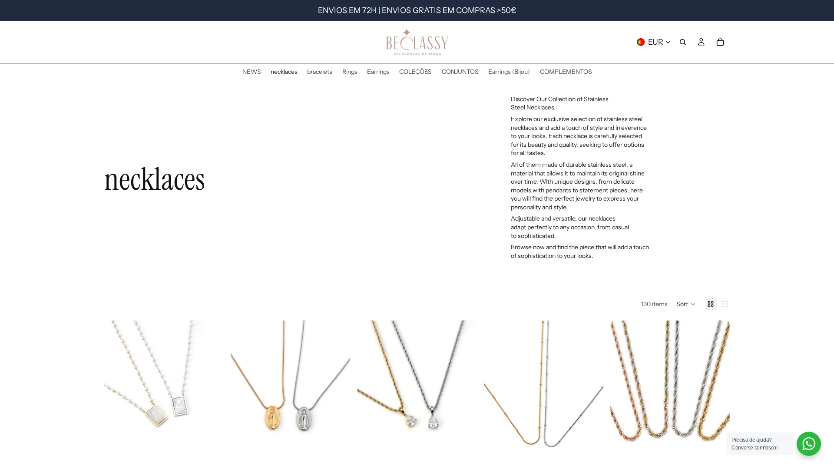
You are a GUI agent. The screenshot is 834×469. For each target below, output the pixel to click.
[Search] (682, 42)
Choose (217, 457)
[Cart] (720, 42)
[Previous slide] (117, 395)
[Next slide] (211, 395)
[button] (686, 304)
